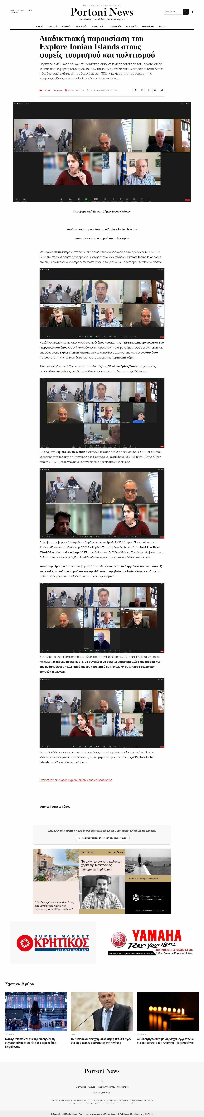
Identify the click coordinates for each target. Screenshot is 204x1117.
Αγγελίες (91, 1086)
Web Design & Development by (136, 1114)
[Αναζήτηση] (186, 12)
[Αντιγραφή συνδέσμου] (161, 90)
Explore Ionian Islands (53, 780)
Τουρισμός (58, 90)
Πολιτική (47, 90)
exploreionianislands (81, 780)
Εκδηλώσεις (81, 1086)
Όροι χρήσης (122, 1086)
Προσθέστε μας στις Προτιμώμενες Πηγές (102, 837)
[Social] (192, 11)
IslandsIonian (103, 780)
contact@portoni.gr (102, 1092)
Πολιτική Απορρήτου (106, 1086)
